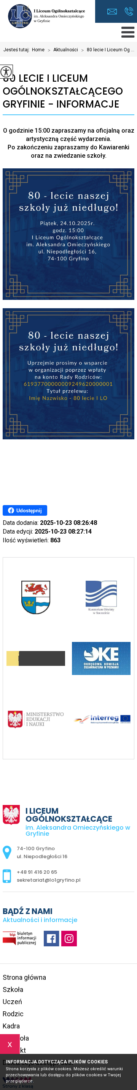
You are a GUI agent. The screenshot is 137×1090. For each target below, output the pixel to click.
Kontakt (14, 1050)
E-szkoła (16, 1038)
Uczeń (12, 1002)
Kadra (11, 1026)
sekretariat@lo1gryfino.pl (114, 11)
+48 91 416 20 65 (129, 11)
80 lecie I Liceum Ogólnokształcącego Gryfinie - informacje (63, 91)
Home (38, 50)
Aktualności (63, 50)
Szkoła (13, 989)
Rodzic (13, 1014)
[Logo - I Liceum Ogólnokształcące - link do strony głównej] (47, 17)
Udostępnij (29, 510)
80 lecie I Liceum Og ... (107, 50)
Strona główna (24, 977)
